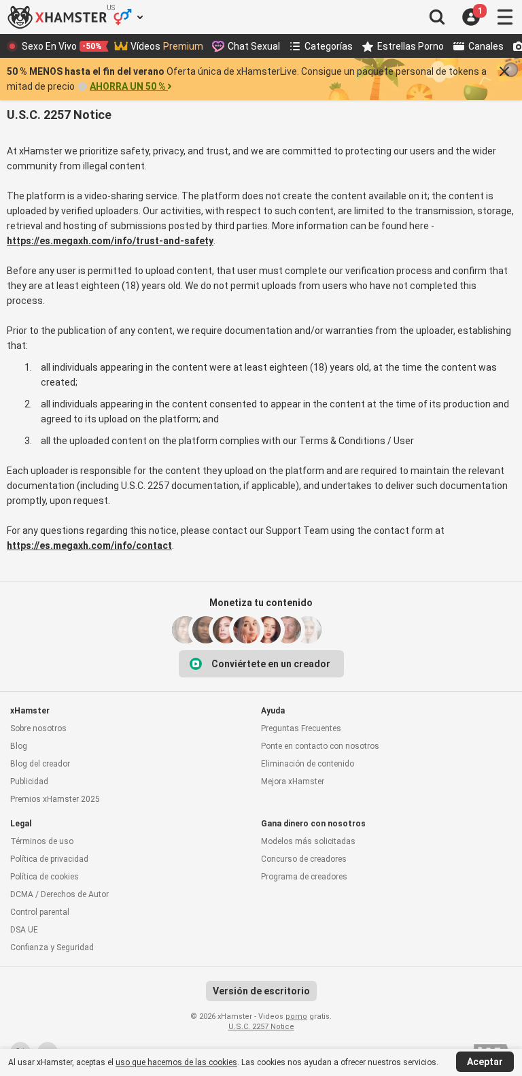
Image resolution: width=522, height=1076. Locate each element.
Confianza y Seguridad (52, 947)
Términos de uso (41, 841)
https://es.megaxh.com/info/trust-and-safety (110, 240)
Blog (18, 746)
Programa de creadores (304, 876)
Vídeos (166, 46)
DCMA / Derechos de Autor (59, 894)
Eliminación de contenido (307, 764)
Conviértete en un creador (270, 663)
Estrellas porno (410, 46)
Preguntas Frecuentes (301, 728)
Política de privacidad (49, 859)
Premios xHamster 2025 (55, 799)
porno (296, 1016)
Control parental (39, 912)
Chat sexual (254, 46)
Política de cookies (44, 876)
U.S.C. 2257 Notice (261, 1026)
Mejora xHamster (292, 781)
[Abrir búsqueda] (437, 17)
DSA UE (24, 930)
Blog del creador (40, 764)
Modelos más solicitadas (308, 841)
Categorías (328, 46)
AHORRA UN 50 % (128, 86)
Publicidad (29, 781)
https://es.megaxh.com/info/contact (89, 545)
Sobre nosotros (38, 728)
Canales (486, 46)
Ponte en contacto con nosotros (320, 746)
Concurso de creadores (304, 859)
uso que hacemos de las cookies (176, 1062)
